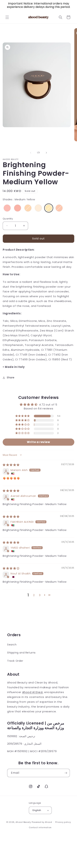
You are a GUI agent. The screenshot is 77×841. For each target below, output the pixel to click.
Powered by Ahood (42, 821)
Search (12, 644)
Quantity (8, 218)
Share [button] (11, 377)
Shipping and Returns (21, 652)
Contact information (40, 827)
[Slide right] (46, 153)
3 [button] (40, 595)
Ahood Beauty (23, 821)
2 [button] (34, 595)
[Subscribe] (66, 773)
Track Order (15, 661)
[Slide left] (31, 153)
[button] (7, 17)
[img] (11, 465)
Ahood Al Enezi (32, 692)
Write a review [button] (38, 442)
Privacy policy (63, 822)
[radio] (7, 208)
